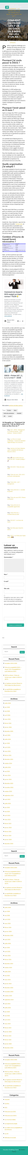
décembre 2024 (9, 759)
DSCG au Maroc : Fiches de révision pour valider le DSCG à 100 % (13, 677)
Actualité (7, 1099)
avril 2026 (7, 715)
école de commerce (9, 413)
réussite (19, 413)
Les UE (6, 1133)
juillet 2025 (8, 739)
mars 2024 (7, 775)
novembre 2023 (9, 787)
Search (22, 652)
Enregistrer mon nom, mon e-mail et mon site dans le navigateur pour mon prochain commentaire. (13, 599)
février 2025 (8, 755)
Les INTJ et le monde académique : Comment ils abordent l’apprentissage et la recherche (16, 440)
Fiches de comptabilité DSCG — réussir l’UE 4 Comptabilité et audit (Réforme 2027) (13, 669)
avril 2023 (7, 815)
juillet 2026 (8, 703)
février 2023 (8, 823)
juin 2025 (7, 743)
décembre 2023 (9, 783)
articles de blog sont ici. (16, 405)
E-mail (6, 581)
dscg (15, 410)
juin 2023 (7, 807)
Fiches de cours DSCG (10, 1115)
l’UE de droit (18, 224)
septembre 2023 (9, 795)
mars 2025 (7, 751)
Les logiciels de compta (11, 1123)
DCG (6, 1107)
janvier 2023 (8, 827)
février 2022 (8, 831)
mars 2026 (7, 719)
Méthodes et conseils (10, 1137)
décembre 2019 (9, 843)
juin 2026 (7, 707)
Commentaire (8, 557)
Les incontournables (10, 1119)
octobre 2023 (8, 791)
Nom (6, 574)
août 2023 (7, 799)
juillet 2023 (8, 803)
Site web (6, 588)
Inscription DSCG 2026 (11, 663)
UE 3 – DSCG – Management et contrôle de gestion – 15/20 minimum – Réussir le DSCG (16, 431)
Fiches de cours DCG (10, 1111)
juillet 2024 (8, 767)
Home (12, 5)
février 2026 (8, 723)
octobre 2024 (8, 763)
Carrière (7, 1103)
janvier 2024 (8, 779)
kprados (12, 42)
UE (4, 416)
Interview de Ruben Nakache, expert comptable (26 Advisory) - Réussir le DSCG (16, 450)
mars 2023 (7, 819)
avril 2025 (7, 747)
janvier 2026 (8, 727)
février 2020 (8, 835)
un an (10, 416)
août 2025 (7, 735)
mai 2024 (7, 771)
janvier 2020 (8, 839)
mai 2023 (7, 811)
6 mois (9, 410)
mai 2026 (7, 711)
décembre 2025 (9, 731)
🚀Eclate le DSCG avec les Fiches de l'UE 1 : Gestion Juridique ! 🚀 (16, 459)
